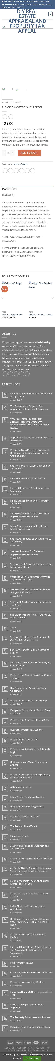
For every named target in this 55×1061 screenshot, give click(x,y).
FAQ (48, 1048)
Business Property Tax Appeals (26, 729)
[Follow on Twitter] (16, 373)
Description (9, 189)
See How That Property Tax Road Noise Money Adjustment (31, 565)
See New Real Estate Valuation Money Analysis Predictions (30, 591)
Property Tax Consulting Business (27, 982)
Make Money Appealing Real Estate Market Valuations (29, 527)
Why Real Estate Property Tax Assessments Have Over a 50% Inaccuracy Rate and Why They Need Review (29, 423)
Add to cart (29, 152)
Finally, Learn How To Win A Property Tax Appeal (29, 502)
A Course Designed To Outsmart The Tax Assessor (29, 847)
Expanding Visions (19, 835)
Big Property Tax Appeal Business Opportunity (28, 689)
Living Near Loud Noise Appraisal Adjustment (27, 907)
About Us (9, 1048)
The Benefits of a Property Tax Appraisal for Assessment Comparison (30, 407)
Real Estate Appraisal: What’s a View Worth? (29, 895)
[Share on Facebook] (10, 170)
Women (24, 164)
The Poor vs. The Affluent (23, 826)
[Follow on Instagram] (10, 373)
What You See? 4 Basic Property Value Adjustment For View (30, 578)
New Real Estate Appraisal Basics (27, 478)
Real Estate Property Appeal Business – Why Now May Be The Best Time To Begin (30, 921)
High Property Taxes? (21, 962)
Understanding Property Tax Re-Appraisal (27, 1006)
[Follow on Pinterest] (27, 373)
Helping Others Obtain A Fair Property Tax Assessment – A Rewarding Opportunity (30, 949)
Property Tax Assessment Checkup (28, 700)
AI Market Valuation (21, 787)
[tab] (27, 189)
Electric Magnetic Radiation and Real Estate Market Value (29, 882)
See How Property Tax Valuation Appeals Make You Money (27, 553)
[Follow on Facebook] (5, 373)
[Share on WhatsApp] (5, 170)
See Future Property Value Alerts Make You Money (30, 540)
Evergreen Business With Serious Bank (30, 710)
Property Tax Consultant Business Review (28, 936)
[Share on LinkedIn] (32, 170)
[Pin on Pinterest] (27, 170)
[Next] (48, 56)
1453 (13, 627)
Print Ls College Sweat (12, 314)
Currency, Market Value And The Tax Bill (31, 972)
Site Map (28, 1052)
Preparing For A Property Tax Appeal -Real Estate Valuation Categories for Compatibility (30, 452)
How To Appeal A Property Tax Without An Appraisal (31, 395)
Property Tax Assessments (24, 739)
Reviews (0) (8, 195)
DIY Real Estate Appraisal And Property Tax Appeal (27, 21)
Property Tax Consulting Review (27, 806)
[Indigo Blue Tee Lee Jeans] (41, 295)
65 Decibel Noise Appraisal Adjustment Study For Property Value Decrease (31, 869)
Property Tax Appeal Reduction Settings (31, 858)
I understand (32, 1058)
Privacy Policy (40, 1050)
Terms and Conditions (19, 1050)
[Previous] (7, 56)
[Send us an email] (21, 373)
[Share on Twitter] (16, 170)
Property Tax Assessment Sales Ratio (29, 719)
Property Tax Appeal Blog (30, 1048)
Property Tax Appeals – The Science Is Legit (30, 750)
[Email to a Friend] (21, 170)
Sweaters (16, 102)
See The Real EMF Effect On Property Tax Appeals (30, 467)
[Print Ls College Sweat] (14, 295)
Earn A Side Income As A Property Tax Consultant (30, 489)
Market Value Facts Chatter (24, 816)
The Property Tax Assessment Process (30, 1017)
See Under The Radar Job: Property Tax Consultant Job (30, 664)
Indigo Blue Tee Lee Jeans (40, 314)
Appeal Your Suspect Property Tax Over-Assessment (31, 439)
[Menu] (4, 14)
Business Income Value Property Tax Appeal (29, 763)
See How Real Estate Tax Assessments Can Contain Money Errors (30, 638)
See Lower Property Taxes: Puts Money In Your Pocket (30, 616)
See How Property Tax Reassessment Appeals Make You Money (29, 515)
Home (5, 102)
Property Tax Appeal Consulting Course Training (31, 676)
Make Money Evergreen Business (27, 796)
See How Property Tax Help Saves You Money (30, 651)
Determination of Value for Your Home (30, 1026)
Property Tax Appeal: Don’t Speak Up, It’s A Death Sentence (30, 776)
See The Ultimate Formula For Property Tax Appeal (30, 603)
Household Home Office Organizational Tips (31, 993)
